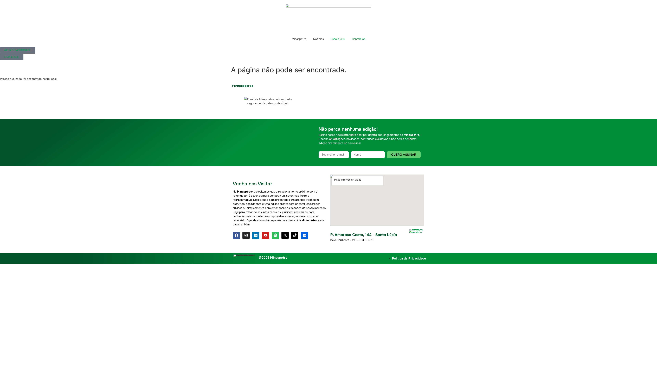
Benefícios (358, 39)
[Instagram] (246, 235)
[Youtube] (265, 235)
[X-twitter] (285, 235)
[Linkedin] (255, 235)
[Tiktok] (294, 235)
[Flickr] (304, 235)
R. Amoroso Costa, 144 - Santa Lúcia (363, 234)
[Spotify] (275, 235)
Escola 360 (338, 39)
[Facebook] (236, 235)
